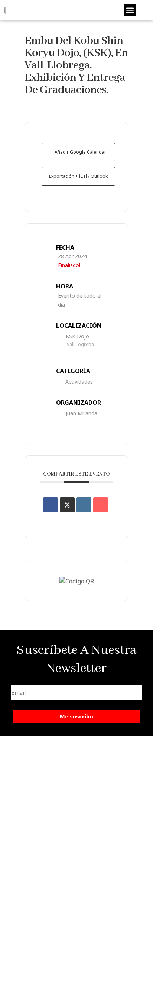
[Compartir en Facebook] (50, 504)
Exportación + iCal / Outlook (78, 176)
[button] (130, 10)
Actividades (79, 381)
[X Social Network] (67, 504)
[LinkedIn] (83, 504)
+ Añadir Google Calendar (78, 152)
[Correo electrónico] (100, 504)
